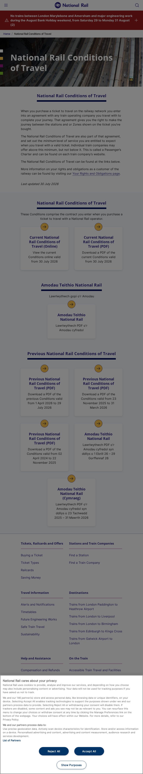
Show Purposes (71, 765)
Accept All (89, 751)
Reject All (54, 751)
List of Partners (12, 740)
